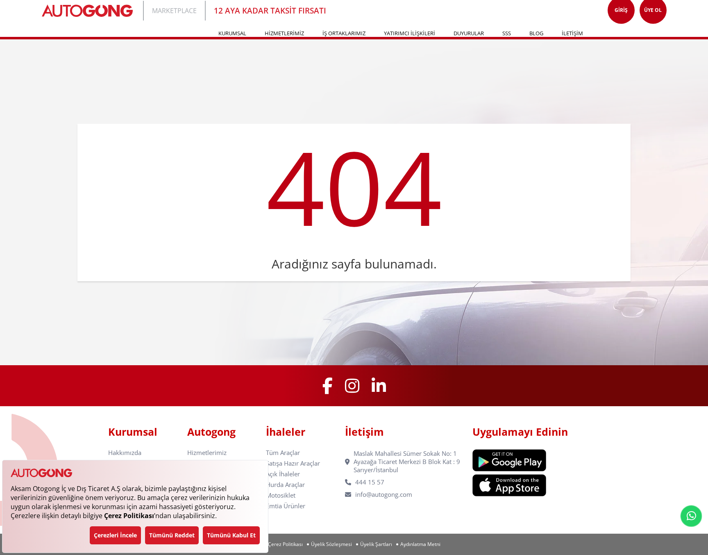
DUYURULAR (469, 33)
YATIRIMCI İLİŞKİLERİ (409, 33)
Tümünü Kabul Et (231, 535)
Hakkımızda (124, 453)
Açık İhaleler (283, 474)
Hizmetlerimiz (207, 453)
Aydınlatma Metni (420, 544)
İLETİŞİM (572, 33)
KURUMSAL (232, 33)
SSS (506, 33)
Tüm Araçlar (283, 453)
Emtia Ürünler (285, 506)
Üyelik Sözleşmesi (331, 544)
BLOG (536, 33)
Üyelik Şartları (376, 544)
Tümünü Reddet (172, 535)
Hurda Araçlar (285, 485)
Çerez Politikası (285, 544)
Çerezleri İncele (115, 535)
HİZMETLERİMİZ (284, 33)
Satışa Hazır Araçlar (293, 463)
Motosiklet (280, 495)
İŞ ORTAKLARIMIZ (343, 33)
